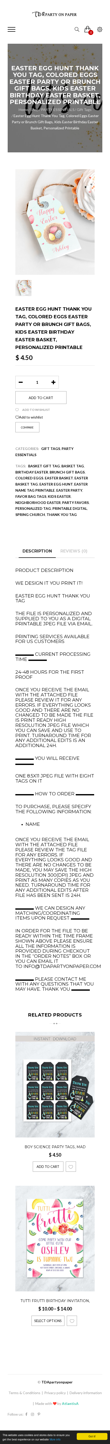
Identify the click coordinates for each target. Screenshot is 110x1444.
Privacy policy (55, 1393)
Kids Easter (59, 496)
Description (37, 551)
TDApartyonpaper (57, 1382)
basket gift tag (44, 466)
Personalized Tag (33, 508)
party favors (75, 502)
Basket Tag (72, 466)
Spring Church (30, 514)
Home (23, 109)
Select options (48, 1321)
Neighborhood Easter (38, 502)
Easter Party (69, 490)
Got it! (92, 1436)
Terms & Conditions (24, 1393)
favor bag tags (30, 496)
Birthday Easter (31, 472)
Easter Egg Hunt (56, 484)
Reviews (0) (73, 551)
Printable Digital (69, 508)
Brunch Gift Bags (67, 472)
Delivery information (86, 1393)
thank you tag (62, 514)
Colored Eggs (29, 478)
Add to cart (41, 398)
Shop (34, 109)
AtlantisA (70, 1403)
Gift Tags (84, 109)
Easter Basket (59, 478)
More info (55, 1439)
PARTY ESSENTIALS (57, 109)
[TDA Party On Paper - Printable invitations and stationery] (55, 14)
